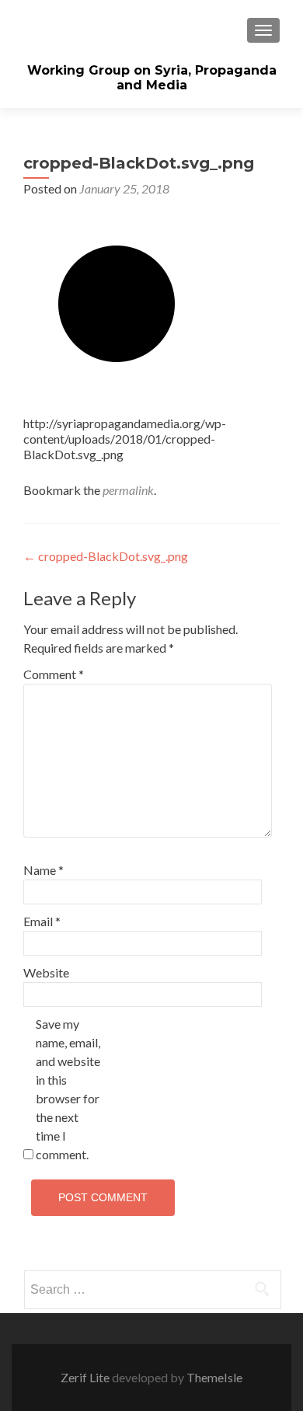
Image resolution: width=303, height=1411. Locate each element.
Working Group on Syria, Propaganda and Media (152, 77)
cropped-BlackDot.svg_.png (105, 556)
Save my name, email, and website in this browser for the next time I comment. (68, 1089)
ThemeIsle (214, 1377)
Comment (53, 674)
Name (43, 869)
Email (42, 921)
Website (46, 972)
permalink (128, 490)
